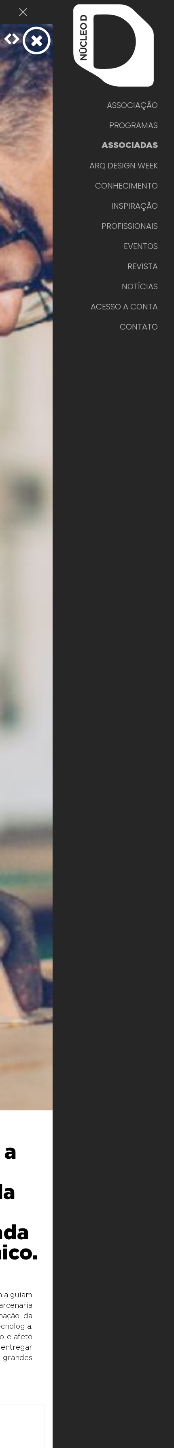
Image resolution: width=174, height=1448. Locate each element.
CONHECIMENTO (126, 185)
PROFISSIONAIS (130, 226)
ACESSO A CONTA (124, 306)
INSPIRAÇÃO (134, 206)
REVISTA (142, 266)
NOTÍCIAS (140, 286)
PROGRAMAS (133, 125)
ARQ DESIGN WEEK (123, 165)
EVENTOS (141, 246)
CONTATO (139, 326)
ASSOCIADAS (130, 145)
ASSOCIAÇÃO (132, 105)
